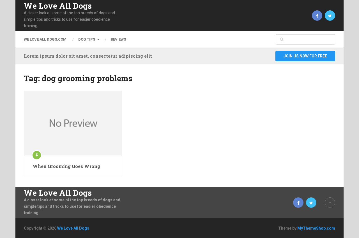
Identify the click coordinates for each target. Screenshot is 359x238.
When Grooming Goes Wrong (66, 166)
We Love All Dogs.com (45, 39)
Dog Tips (86, 39)
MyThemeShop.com (316, 228)
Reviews (118, 39)
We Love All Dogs (58, 6)
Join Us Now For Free (305, 56)
